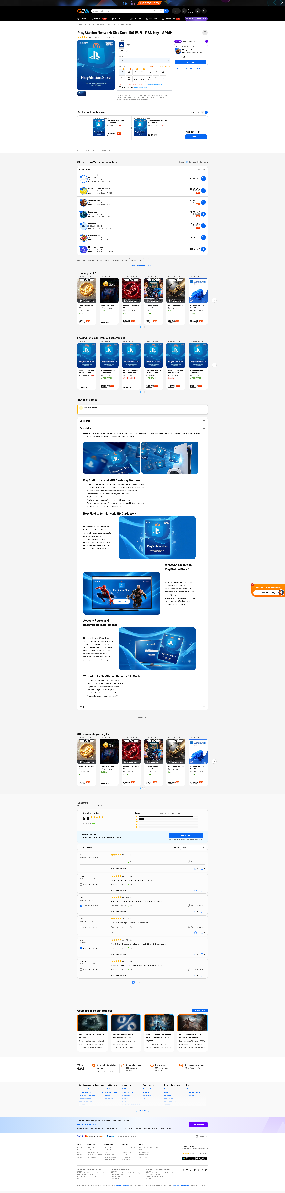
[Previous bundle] (202, 112)
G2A (80, 24)
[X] (202, 1169)
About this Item (106, 150)
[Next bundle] (206, 112)
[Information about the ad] (97, 175)
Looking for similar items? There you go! (101, 337)
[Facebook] (183, 1169)
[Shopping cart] (204, 11)
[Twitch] (190, 1169)
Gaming (87, 24)
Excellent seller (95, 179)
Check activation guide (140, 87)
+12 (163, 79)
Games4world (94, 235)
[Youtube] (187, 1169)
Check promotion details (85, 1124)
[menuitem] (81, 18)
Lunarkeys (92, 212)
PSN (108, 24)
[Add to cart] (203, 178)
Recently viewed (91, 150)
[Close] (282, 3)
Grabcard (92, 224)
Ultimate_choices (95, 247)
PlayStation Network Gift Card (122, 24)
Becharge (92, 177)
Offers (79, 150)
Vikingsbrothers (188, 50)
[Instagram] (198, 1169)
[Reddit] (194, 1169)
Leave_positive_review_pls (99, 188)
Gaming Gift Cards (98, 24)
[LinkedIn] (206, 1169)
